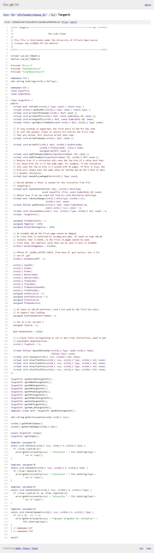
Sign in (148, 4)
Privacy (26, 548)
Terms (35, 548)
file (65, 22)
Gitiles (18, 548)
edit (73, 22)
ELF (53, 14)
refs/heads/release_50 (31, 14)
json (148, 548)
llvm (6, 14)
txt (141, 548)
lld (12, 14)
